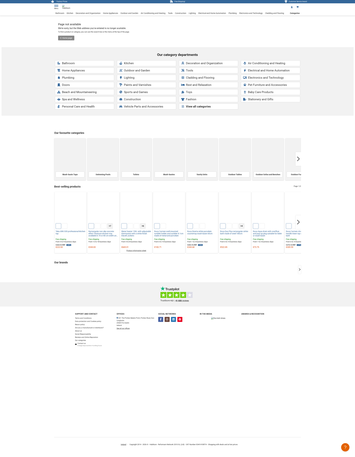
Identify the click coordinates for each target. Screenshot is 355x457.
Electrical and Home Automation (212, 13)
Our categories (80, 340)
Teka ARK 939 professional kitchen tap (70, 232)
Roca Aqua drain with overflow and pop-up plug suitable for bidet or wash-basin (267, 233)
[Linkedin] (173, 319)
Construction (180, 13)
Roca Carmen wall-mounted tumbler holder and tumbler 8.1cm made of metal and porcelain (168, 233)
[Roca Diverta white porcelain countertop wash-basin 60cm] (202, 208)
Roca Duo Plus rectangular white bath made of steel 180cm (234, 232)
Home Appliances (110, 13)
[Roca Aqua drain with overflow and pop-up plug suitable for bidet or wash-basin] (268, 208)
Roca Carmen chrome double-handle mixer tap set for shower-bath (300, 233)
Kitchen (70, 13)
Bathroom (59, 13)
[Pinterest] (179, 319)
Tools (170, 13)
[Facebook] (160, 319)
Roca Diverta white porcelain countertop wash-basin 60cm (199, 232)
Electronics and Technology (251, 13)
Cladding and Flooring (274, 13)
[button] (298, 159)
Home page (67, 38)
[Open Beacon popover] (345, 447)
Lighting (192, 13)
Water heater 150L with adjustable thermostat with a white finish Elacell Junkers (136, 233)
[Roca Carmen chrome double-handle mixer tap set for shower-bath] (301, 208)
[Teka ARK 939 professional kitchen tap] (70, 208)
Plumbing (233, 13)
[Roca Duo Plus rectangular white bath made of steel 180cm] (235, 208)
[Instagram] (167, 319)
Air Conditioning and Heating (153, 13)
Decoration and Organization (88, 13)
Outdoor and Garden (129, 13)
